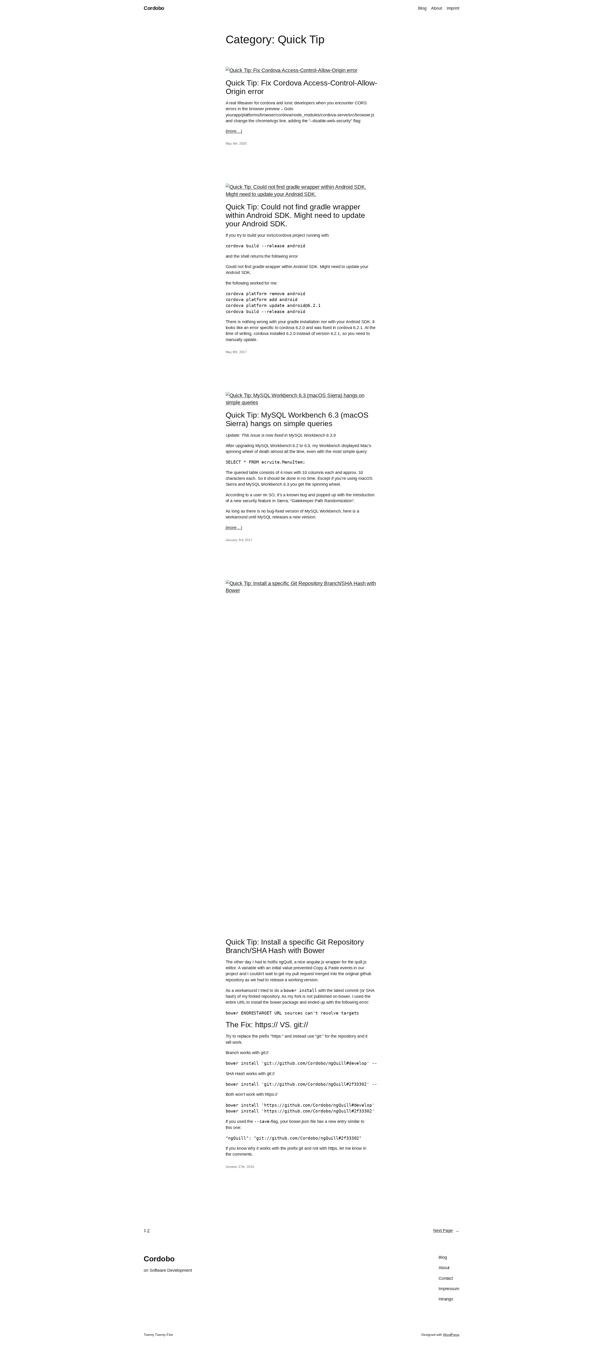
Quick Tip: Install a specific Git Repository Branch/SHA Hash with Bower (295, 946)
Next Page (446, 1230)
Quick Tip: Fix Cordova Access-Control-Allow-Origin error (302, 87)
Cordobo (154, 8)
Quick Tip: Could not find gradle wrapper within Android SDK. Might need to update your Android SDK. (295, 215)
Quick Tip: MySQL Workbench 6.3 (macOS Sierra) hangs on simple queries (297, 419)
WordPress (451, 1335)
